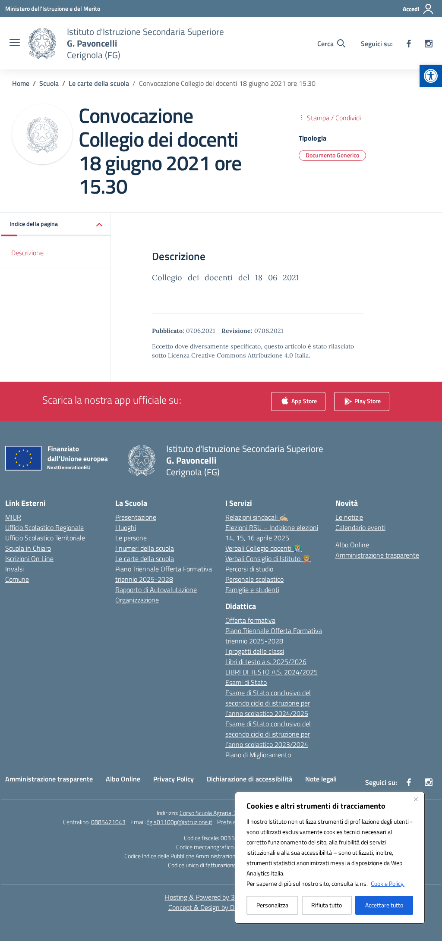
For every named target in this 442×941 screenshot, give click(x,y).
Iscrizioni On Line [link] (29, 558)
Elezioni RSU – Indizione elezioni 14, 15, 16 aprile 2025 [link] (271, 532)
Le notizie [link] (349, 517)
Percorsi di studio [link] (249, 569)
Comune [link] (17, 579)
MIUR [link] (13, 517)
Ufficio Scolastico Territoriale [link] (45, 538)
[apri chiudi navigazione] (14, 43)
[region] (330, 858)
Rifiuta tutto (326, 905)
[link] (431, 76)
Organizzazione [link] (137, 600)
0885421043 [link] (108, 821)
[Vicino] (415, 799)
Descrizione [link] (27, 253)
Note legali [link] (321, 779)
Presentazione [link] (135, 517)
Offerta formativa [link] (250, 620)
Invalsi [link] (14, 569)
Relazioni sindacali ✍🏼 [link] (256, 517)
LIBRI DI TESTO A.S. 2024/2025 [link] (271, 672)
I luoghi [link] (125, 527)
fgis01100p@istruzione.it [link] (179, 821)
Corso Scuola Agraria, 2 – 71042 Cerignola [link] (233, 812)
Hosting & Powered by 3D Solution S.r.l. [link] (221, 897)
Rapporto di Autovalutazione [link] (156, 589)
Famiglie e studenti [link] (252, 589)
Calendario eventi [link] (360, 527)
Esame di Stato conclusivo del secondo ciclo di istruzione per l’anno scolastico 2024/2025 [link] (268, 702)
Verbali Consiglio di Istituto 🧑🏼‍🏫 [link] (268, 558)
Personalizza (272, 905)
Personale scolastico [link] (254, 579)
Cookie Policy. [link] (387, 883)
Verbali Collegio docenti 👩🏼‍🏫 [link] (263, 548)
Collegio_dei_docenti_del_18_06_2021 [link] (225, 277)
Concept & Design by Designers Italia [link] (221, 907)
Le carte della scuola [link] (144, 558)
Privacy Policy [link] (173, 779)
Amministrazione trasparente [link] (377, 555)
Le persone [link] (131, 538)
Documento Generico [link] (332, 155)
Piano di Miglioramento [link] (258, 755)
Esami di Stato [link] (246, 682)
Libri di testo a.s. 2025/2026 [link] (265, 661)
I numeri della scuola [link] (144, 548)
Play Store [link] (367, 400)
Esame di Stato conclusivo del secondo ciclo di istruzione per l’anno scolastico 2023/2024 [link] (268, 734)
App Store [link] (303, 400)
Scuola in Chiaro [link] (28, 548)
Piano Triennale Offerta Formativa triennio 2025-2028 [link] (163, 574)
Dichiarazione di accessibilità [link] (249, 779)
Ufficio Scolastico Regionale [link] (44, 527)
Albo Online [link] (352, 545)
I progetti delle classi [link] (254, 651)
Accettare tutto (384, 905)
